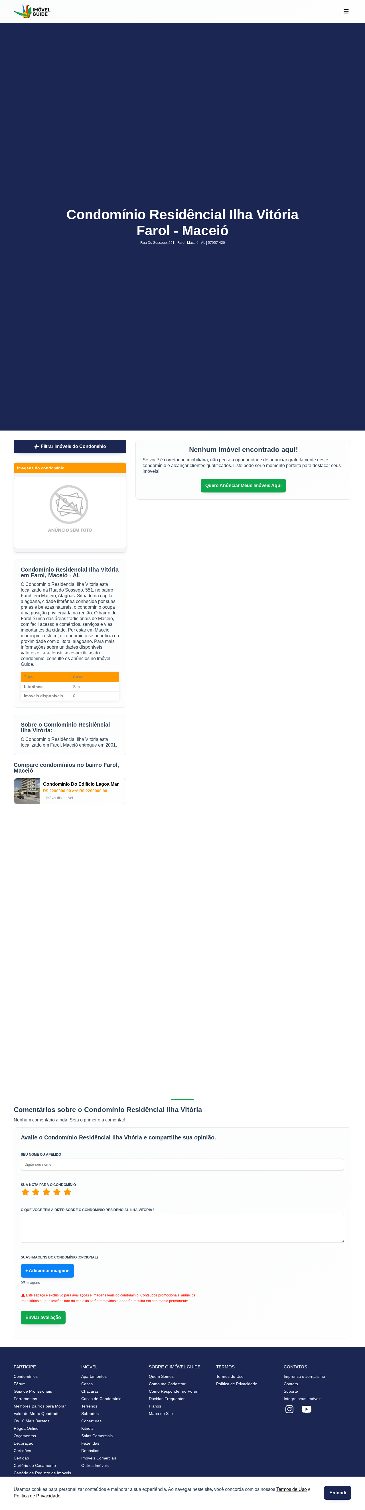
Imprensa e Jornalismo (304, 1376)
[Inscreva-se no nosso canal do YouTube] (306, 1409)
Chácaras (90, 1391)
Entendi (337, 1492)
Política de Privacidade (37, 1495)
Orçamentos (25, 1435)
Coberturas (91, 1421)
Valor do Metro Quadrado (37, 1413)
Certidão (21, 1458)
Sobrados (90, 1413)
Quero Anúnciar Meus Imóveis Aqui (243, 485)
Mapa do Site (161, 1413)
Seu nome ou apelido (41, 1155)
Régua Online (26, 1428)
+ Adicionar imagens (47, 1270)
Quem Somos (161, 1376)
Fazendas (90, 1443)
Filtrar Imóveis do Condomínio (73, 446)
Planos (155, 1406)
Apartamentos (94, 1376)
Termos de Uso (291, 1489)
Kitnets (87, 1428)
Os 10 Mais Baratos (31, 1421)
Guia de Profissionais (33, 1391)
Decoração (23, 1443)
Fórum (20, 1384)
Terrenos (89, 1406)
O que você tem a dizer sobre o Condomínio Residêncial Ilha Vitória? (87, 1210)
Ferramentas (25, 1398)
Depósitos (90, 1450)
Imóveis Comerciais (99, 1458)
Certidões (22, 1450)
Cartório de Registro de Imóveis (42, 1473)
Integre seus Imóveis (302, 1398)
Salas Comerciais (97, 1435)
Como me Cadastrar (167, 1384)
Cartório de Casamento (35, 1465)
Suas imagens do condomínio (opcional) (59, 1257)
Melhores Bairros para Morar (40, 1406)
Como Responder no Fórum (174, 1391)
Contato (291, 1384)
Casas (87, 1384)
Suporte (291, 1391)
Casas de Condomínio (101, 1398)
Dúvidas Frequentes (167, 1398)
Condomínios (26, 1376)
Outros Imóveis (95, 1465)
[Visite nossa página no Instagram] (289, 1409)
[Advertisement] (70, 855)
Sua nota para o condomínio (48, 1185)
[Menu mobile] (346, 11)
